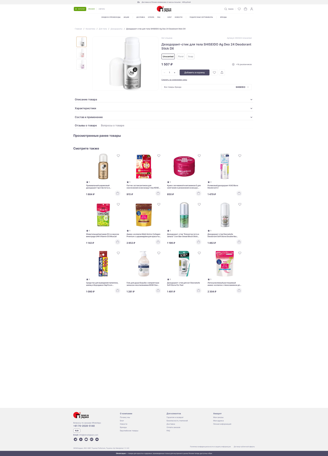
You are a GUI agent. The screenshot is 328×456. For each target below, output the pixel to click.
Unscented (168, 56)
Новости (178, 17)
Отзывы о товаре (86, 125)
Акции (126, 17)
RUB (77, 431)
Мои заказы (218, 417)
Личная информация (222, 424)
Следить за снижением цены (174, 80)
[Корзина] (245, 9)
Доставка (140, 17)
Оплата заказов (173, 427)
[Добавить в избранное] (214, 72)
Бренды (223, 17)
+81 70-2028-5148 (84, 426)
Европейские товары (129, 431)
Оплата (151, 17)
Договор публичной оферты (244, 447)
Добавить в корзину (194, 72)
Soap (190, 56)
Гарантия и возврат (175, 417)
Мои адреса (218, 421)
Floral (180, 56)
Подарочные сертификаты (201, 17)
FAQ (158, 17)
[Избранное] (239, 9)
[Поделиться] (222, 72)
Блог (170, 17)
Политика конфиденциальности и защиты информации (210, 447)
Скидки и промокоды (111, 17)
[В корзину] (117, 193)
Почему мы (125, 417)
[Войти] (251, 9)
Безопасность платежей (177, 421)
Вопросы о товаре (112, 125)
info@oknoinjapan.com (88, 435)
